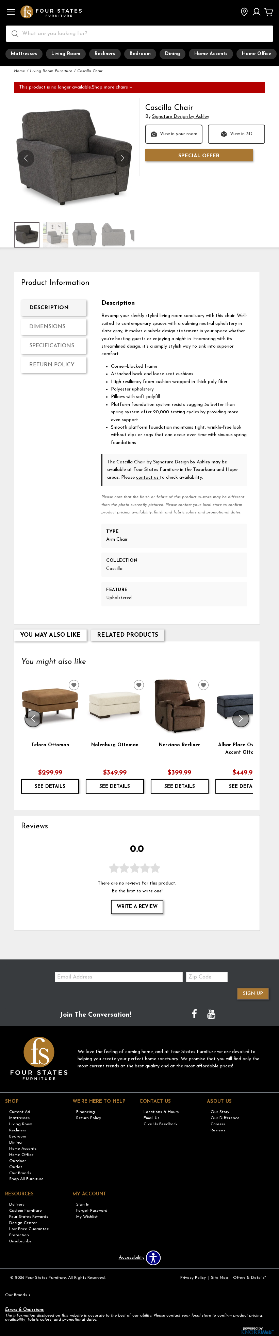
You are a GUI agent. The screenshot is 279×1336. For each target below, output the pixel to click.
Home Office (256, 54)
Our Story (220, 1112)
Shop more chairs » (112, 87)
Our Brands (20, 1173)
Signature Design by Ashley (180, 116)
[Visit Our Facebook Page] (195, 1014)
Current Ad (19, 1112)
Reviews (218, 1130)
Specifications (51, 346)
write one (152, 891)
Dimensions (47, 327)
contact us (148, 477)
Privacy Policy (193, 1278)
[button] (10, 12)
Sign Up (253, 993)
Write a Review (137, 906)
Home (19, 71)
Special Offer (198, 156)
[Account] (256, 12)
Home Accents (211, 54)
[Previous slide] (33, 718)
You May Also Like (50, 635)
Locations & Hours (161, 1112)
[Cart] (269, 12)
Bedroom (140, 54)
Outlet (15, 1167)
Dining (172, 54)
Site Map (219, 1278)
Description (49, 308)
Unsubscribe (20, 1241)
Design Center (23, 1223)
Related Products (127, 635)
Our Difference (225, 1118)
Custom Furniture (25, 1211)
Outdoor (17, 1161)
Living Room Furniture (51, 71)
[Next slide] (240, 718)
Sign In (82, 1205)
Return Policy (52, 365)
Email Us (151, 1118)
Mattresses (24, 54)
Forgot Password (92, 1211)
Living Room (65, 54)
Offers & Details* (249, 1278)
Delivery (16, 1205)
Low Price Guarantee (29, 1229)
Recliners (105, 54)
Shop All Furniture (26, 1179)
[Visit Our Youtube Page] (211, 1014)
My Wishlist (87, 1217)
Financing (85, 1112)
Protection (19, 1235)
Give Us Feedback (161, 1124)
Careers (218, 1124)
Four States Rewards (28, 1217)
